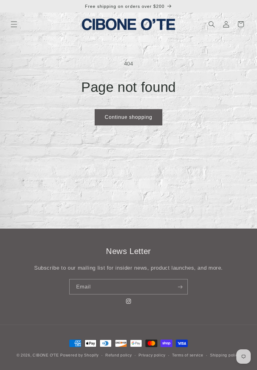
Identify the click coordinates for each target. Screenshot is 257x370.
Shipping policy (225, 355)
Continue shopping (129, 117)
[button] (14, 24)
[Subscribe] (180, 286)
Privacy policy (152, 355)
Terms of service (187, 355)
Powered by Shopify (79, 355)
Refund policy (118, 355)
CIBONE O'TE (46, 355)
